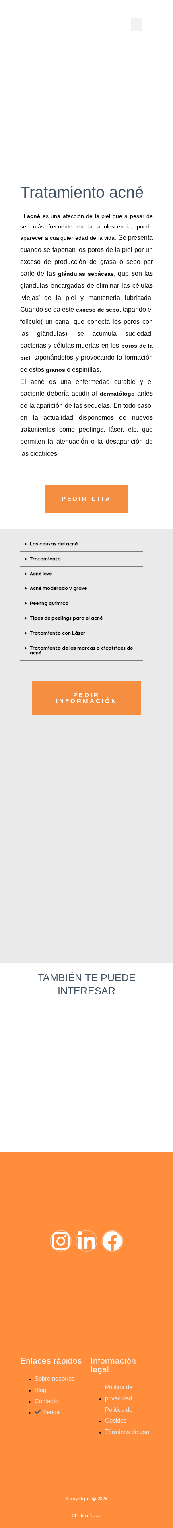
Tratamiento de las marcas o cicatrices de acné (81, 650)
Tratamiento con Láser (57, 633)
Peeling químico (49, 603)
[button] (136, 24)
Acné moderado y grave (58, 588)
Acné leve (41, 573)
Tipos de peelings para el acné (66, 618)
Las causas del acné (54, 544)
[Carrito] (117, 24)
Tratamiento (45, 559)
